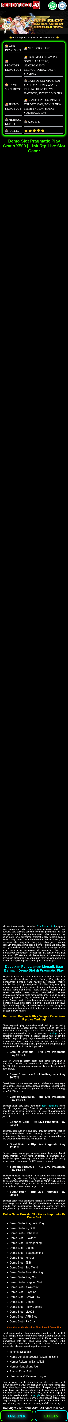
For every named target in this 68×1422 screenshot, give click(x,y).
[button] (62, 5)
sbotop (53, 1033)
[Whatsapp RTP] (52, 8)
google (36, 1395)
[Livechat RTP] (62, 8)
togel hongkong (50, 1105)
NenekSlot (31, 1408)
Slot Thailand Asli (46, 926)
